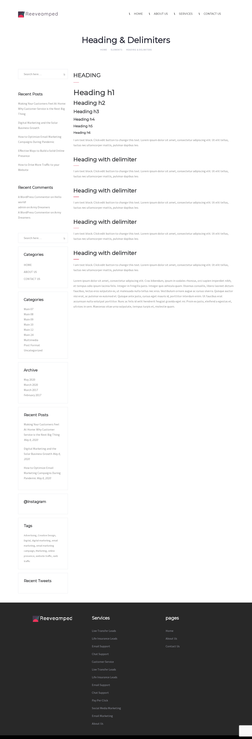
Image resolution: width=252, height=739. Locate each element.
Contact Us (32, 279)
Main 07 (28, 309)
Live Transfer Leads (104, 631)
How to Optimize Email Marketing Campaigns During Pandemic (42, 473)
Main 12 (28, 329)
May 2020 (29, 379)
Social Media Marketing (106, 708)
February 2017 (32, 395)
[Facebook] (43, 628)
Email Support (101, 646)
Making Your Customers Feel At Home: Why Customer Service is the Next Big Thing (42, 109)
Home (103, 49)
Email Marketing (102, 716)
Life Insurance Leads (104, 638)
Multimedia (31, 340)
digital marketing (41, 540)
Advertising (30, 535)
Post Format (32, 345)
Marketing (41, 550)
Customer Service (103, 661)
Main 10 (28, 324)
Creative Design (46, 535)
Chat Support (100, 654)
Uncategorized (33, 350)
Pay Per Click (100, 700)
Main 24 (28, 335)
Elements (116, 49)
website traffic (44, 556)
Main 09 (28, 319)
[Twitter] (52, 628)
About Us (30, 272)
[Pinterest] (62, 628)
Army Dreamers (40, 207)
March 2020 (31, 385)
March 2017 (31, 390)
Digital (27, 540)
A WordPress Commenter (34, 197)
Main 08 (28, 314)
